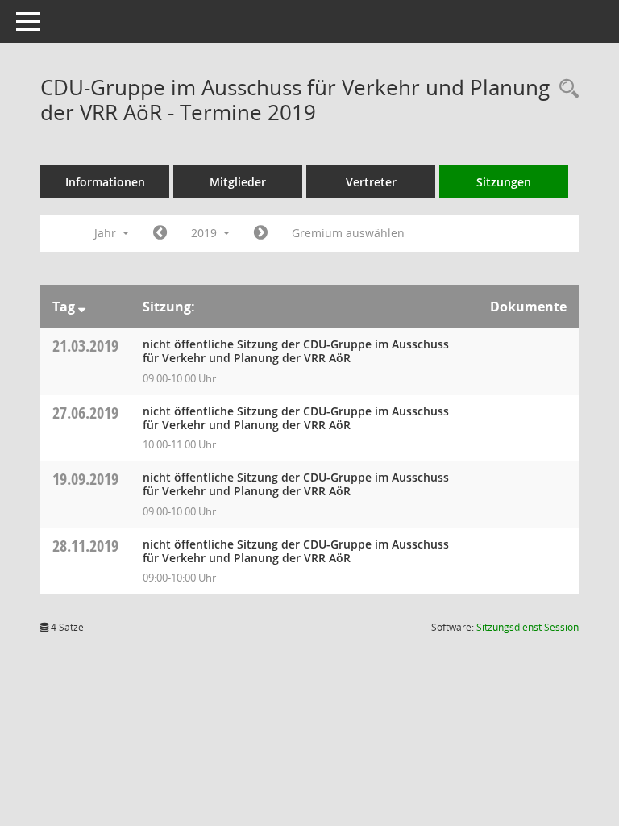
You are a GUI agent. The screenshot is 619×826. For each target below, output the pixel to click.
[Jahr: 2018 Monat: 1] (160, 233)
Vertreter (371, 182)
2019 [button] (205, 232)
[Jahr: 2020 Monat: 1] (261, 233)
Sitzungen (503, 182)
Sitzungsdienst (527, 627)
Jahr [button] (106, 232)
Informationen (105, 182)
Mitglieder (238, 182)
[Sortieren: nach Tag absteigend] (81, 306)
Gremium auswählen (348, 232)
